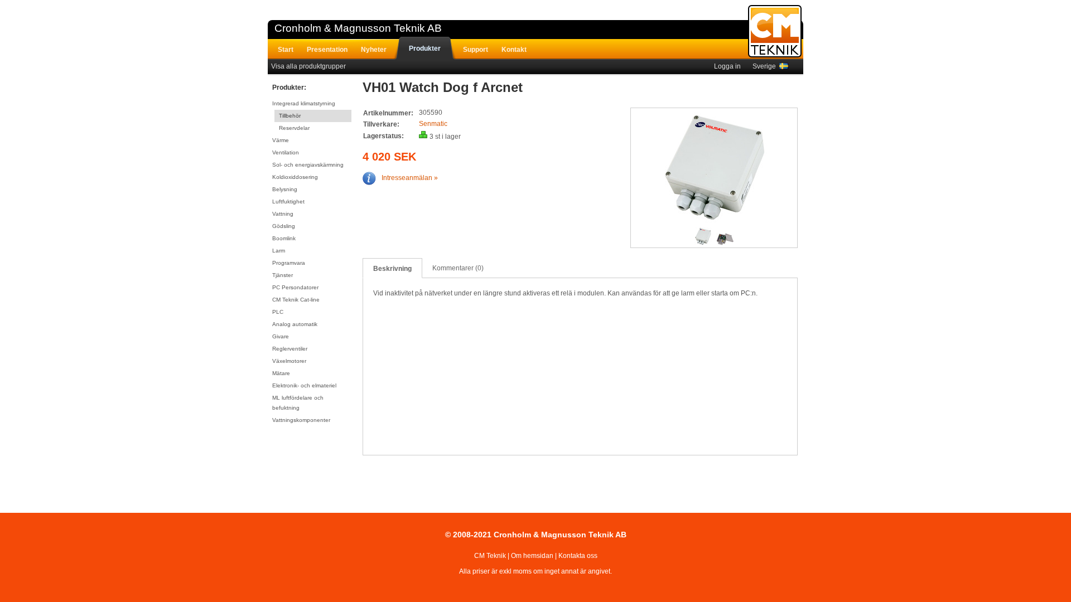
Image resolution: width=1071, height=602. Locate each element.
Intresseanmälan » (410, 178)
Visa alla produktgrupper (308, 66)
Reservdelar (294, 128)
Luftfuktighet (288, 201)
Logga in (727, 66)
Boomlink (284, 238)
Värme (280, 140)
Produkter (425, 48)
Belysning (284, 189)
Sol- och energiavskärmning (308, 165)
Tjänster (282, 275)
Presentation (327, 50)
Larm (278, 250)
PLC (277, 312)
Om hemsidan (532, 556)
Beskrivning (392, 269)
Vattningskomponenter (301, 420)
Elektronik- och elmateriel (304, 385)
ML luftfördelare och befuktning (298, 403)
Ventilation (285, 152)
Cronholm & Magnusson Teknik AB (358, 28)
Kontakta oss (577, 556)
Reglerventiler (289, 349)
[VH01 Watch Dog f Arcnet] (714, 168)
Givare (280, 336)
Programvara (288, 263)
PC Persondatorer (295, 287)
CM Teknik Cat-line (296, 300)
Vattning (282, 214)
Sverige (765, 66)
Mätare (281, 373)
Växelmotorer (289, 361)
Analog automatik (294, 324)
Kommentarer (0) (458, 268)
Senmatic (433, 124)
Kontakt (514, 50)
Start (285, 50)
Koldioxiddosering (295, 177)
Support (475, 50)
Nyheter (374, 50)
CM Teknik (490, 556)
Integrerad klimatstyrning (303, 103)
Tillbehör (290, 116)
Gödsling (283, 226)
